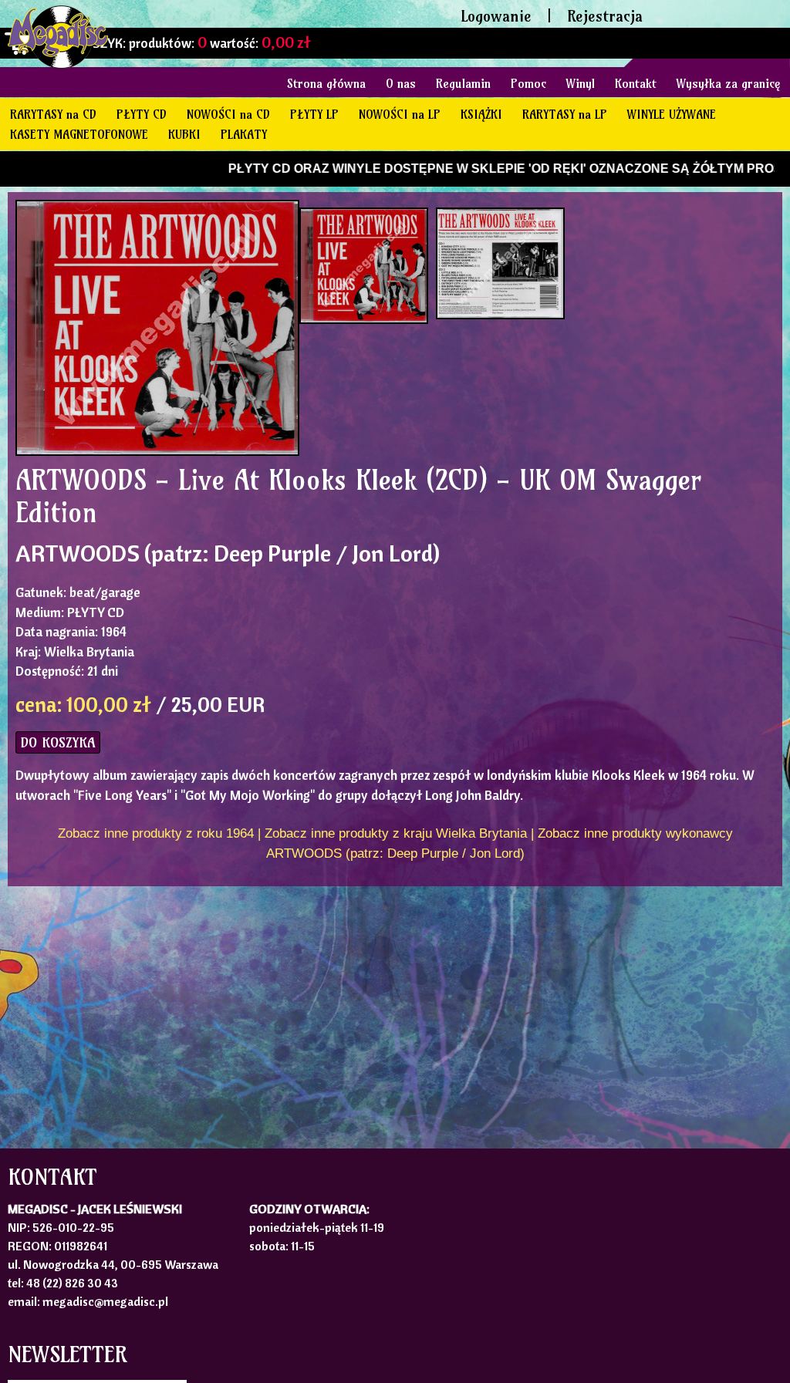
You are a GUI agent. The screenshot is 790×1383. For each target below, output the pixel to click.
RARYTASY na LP (564, 114)
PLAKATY (244, 134)
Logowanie (496, 15)
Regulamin (463, 83)
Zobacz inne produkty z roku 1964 (156, 833)
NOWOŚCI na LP (400, 114)
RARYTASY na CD (53, 114)
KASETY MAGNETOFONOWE (79, 134)
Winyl (580, 83)
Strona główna (326, 83)
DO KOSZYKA (58, 742)
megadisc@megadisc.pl (105, 1301)
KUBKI (184, 134)
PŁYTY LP (314, 114)
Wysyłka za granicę (728, 83)
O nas (401, 83)
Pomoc (528, 83)
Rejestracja (605, 15)
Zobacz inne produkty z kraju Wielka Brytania (396, 833)
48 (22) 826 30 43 (72, 1282)
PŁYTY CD (141, 114)
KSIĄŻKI (481, 114)
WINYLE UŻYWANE (671, 114)
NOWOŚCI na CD (228, 114)
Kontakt (636, 83)
